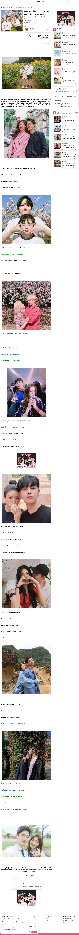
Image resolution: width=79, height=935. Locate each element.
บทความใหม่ (33, 919)
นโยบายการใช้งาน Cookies (68, 920)
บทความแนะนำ (34, 921)
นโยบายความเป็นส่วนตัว (67, 918)
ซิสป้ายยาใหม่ (49, 919)
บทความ (10, 7)
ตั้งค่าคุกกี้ (28, 931)
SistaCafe (4, 7)
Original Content (34, 922)
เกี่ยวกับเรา (65, 922)
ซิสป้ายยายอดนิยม (50, 921)
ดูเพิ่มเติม (76, 29)
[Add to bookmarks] (26, 36)
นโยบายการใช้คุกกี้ (13, 929)
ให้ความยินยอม (33, 931)
